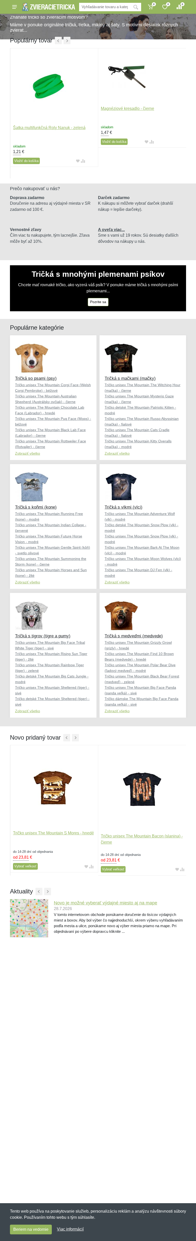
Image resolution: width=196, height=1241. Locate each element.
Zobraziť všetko (27, 453)
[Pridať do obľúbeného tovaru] (77, 161)
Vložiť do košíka (26, 161)
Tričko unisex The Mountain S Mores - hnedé (53, 833)
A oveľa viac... (111, 229)
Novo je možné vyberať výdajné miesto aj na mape (105, 902)
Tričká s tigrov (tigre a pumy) (42, 636)
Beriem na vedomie (30, 1229)
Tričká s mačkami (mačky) (130, 378)
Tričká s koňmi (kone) (36, 507)
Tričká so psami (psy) (36, 378)
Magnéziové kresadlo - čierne (127, 108)
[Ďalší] (67, 40)
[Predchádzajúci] (58, 40)
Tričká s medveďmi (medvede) (134, 636)
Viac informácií (70, 1229)
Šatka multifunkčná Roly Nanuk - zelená (49, 127)
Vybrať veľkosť (25, 866)
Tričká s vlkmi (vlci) (123, 507)
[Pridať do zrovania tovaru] (82, 161)
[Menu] (14, 7)
